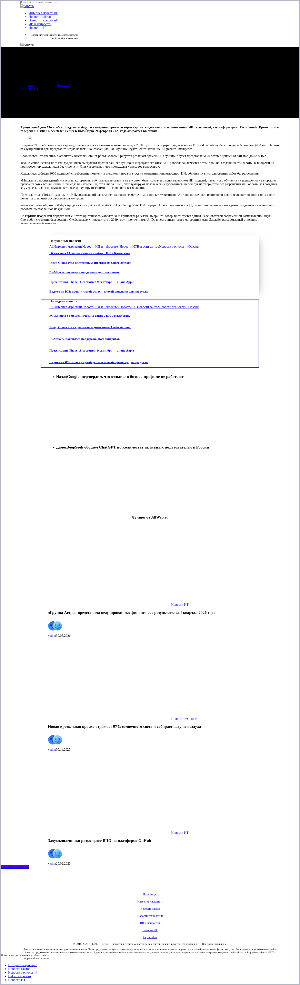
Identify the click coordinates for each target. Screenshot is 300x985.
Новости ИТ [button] (150, 930)
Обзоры (193, 246)
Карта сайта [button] (150, 937)
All (51, 246)
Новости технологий (173, 246)
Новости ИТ (63, 85)
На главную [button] (150, 894)
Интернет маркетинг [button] (150, 901)
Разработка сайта (255, 952)
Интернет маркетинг (67, 246)
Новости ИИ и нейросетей (101, 246)
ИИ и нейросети (19, 976)
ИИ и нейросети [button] (150, 923)
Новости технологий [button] (150, 915)
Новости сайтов (148, 246)
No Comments (29, 88)
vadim (31, 85)
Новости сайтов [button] (150, 908)
